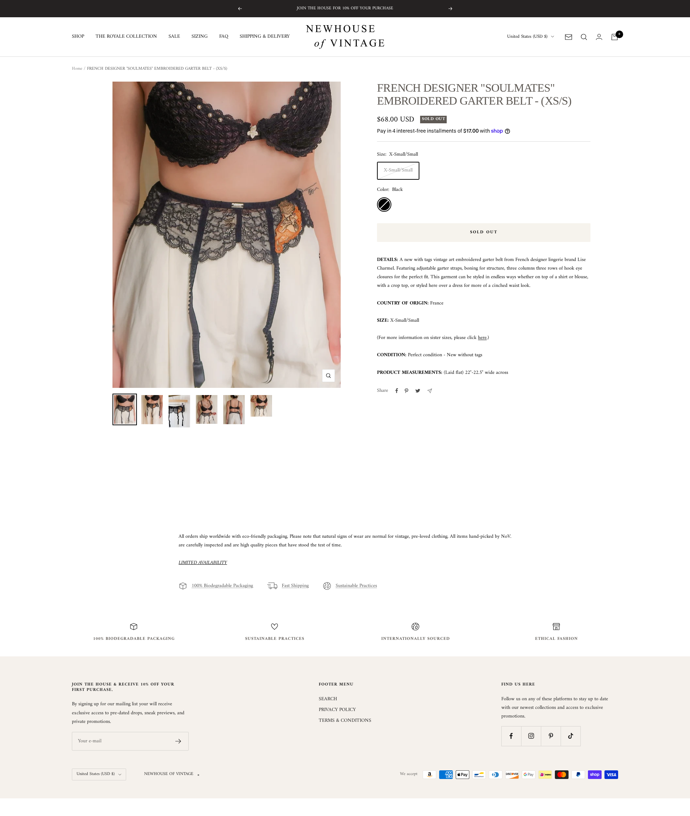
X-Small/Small (398, 170)
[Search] (584, 37)
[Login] (599, 37)
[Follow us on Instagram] (531, 736)
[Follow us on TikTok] (570, 736)
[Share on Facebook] (396, 390)
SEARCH (328, 699)
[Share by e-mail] (429, 391)
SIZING (200, 37)
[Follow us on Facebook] (511, 736)
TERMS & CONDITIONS (345, 720)
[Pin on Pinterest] (406, 390)
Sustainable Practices (356, 586)
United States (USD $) (527, 37)
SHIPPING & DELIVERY (265, 37)
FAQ (223, 37)
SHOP (78, 37)
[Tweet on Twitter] (418, 390)
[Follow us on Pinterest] (551, 736)
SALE (174, 37)
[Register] (178, 741)
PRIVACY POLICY (337, 710)
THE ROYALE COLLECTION (126, 37)
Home (77, 69)
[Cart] (614, 37)
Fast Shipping (295, 586)
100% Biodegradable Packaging (222, 586)
